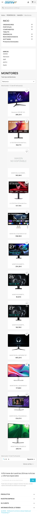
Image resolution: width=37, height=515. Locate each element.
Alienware (6, 57)
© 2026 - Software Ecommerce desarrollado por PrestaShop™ (16, 512)
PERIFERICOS (7, 34)
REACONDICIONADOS (10, 37)
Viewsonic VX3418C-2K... (18, 112)
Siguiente (31, 459)
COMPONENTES (8, 29)
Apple (5, 65)
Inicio (6, 20)
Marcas (6, 52)
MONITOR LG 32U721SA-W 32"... (18, 234)
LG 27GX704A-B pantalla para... (18, 203)
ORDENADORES (8, 25)
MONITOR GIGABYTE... (18, 264)
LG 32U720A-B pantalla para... (18, 142)
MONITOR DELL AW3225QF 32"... (19, 355)
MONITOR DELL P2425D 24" (18, 446)
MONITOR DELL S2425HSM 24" (18, 385)
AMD (4, 59)
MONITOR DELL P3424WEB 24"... (18, 416)
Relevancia (18, 81)
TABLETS (6, 32)
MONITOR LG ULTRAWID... (18, 173)
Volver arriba (28, 464)
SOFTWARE (7, 39)
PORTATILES (7, 27)
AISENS (5, 54)
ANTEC (5, 62)
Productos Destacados (10, 42)
